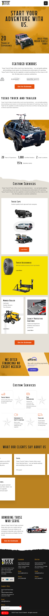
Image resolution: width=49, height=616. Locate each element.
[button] (46, 3)
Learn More (24, 249)
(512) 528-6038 (22, 578)
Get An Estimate (24, 87)
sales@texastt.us (39, 573)
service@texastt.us (23, 573)
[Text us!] (5, 613)
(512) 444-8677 (39, 578)
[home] (6, 3)
